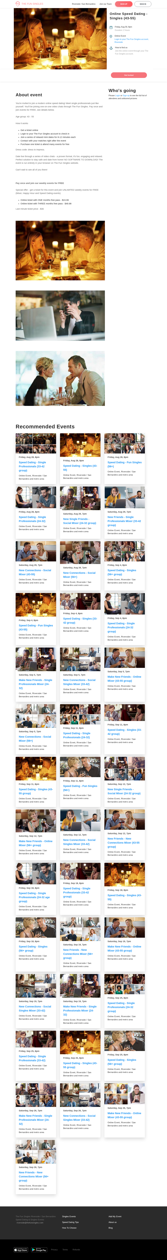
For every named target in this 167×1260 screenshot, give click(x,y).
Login (117, 95)
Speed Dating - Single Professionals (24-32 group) (121, 627)
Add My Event (115, 1216)
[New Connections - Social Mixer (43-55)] (36, 551)
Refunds (76, 1250)
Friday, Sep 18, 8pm (29, 888)
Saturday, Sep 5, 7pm (30, 675)
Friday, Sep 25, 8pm (118, 998)
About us (113, 1222)
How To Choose (69, 1228)
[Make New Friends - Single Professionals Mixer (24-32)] (36, 659)
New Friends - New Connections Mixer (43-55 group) (123, 842)
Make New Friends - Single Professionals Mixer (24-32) (35, 684)
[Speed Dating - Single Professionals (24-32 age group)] (36, 873)
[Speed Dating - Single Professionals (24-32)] (36, 497)
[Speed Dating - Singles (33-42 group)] (80, 601)
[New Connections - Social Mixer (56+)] (80, 552)
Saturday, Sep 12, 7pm (119, 784)
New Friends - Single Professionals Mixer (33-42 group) (124, 521)
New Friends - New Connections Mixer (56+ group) (78, 953)
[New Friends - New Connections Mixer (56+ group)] (80, 929)
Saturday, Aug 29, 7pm (75, 514)
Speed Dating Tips (70, 1222)
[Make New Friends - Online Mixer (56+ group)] (36, 820)
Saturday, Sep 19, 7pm (75, 944)
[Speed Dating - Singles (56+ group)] (124, 551)
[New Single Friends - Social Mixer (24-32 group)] (80, 498)
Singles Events (69, 1216)
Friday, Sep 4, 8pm (117, 565)
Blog (111, 1228)
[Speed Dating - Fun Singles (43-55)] (36, 605)
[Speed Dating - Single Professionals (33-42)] (36, 1039)
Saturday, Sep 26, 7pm (30, 1110)
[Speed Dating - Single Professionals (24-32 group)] (124, 604)
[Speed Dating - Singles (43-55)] (80, 445)
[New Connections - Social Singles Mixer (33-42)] (80, 659)
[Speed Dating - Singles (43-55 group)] (36, 768)
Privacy (54, 1250)
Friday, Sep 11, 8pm (73, 728)
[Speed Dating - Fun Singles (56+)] (124, 443)
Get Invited (129, 75)
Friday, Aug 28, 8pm (29, 457)
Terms (65, 1250)
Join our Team (105, 4)
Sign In (143, 4)
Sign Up (123, 4)
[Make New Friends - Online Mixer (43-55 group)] (124, 658)
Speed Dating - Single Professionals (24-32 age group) (34, 897)
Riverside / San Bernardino (83, 4)
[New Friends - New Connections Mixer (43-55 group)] (124, 819)
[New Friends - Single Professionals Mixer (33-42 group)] (124, 497)
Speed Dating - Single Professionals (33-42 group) (32, 466)
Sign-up (126, 95)
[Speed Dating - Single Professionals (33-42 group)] (36, 443)
